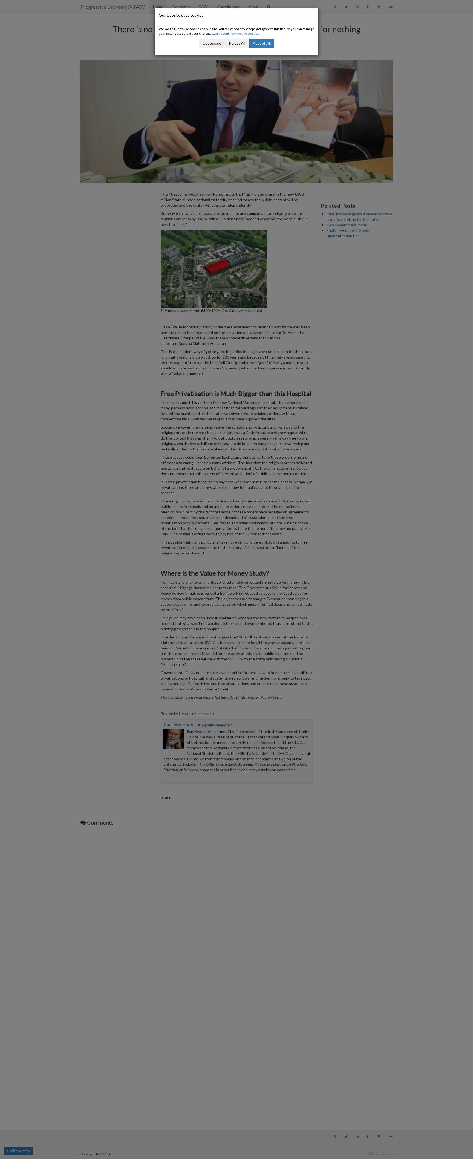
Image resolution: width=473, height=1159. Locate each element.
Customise (212, 43)
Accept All (262, 43)
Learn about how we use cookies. (236, 33)
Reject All (237, 43)
